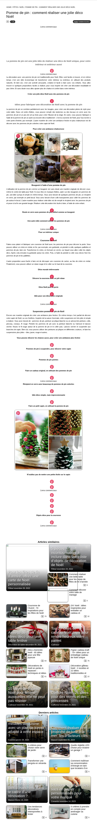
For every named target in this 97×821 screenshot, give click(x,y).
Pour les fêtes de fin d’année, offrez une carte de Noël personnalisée (24, 578)
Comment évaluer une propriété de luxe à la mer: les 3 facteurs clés (69, 732)
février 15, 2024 (21, 800)
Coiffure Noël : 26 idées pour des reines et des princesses (69, 697)
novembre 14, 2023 (68, 801)
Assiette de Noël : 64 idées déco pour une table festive (24, 636)
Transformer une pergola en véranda (37, 762)
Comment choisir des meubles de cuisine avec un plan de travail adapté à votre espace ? (26, 728)
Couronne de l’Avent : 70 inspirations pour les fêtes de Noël (36, 609)
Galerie (48, 69)
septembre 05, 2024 (66, 740)
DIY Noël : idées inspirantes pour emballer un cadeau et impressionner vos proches (79, 611)
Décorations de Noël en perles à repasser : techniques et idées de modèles (37, 670)
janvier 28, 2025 (22, 740)
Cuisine (11, 740)
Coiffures (55, 705)
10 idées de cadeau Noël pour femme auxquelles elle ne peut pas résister (26, 695)
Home (8, 7)
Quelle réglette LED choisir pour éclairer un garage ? (80, 747)
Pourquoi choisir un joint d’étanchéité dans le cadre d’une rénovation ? (26, 790)
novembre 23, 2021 (68, 705)
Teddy (76, 22)
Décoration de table (16, 645)
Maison (54, 740)
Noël (22, 7)
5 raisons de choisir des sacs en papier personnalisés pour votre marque (70, 791)
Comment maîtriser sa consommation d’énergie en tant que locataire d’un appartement (80, 766)
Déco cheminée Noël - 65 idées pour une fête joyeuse (35, 654)
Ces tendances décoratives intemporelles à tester (35, 810)
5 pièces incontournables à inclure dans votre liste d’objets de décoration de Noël (69, 557)
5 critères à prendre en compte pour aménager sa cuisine (80, 810)
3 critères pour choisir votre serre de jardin (36, 747)
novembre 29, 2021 (25, 705)
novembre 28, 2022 (22, 588)
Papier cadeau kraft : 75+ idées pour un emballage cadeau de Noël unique (80, 654)
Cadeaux (55, 645)
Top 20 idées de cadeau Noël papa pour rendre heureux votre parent (69, 634)
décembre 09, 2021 (34, 645)
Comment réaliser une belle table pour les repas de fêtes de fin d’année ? (78, 579)
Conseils (55, 801)
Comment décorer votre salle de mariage (77, 592)
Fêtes (15, 7)
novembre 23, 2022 (65, 569)
